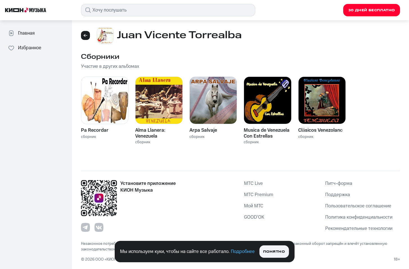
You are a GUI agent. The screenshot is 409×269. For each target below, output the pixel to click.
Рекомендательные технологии (358, 228)
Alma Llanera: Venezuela (150, 133)
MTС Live (253, 183)
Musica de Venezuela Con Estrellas (267, 133)
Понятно (274, 251)
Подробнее (243, 251)
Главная (26, 33)
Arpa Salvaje (203, 130)
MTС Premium (258, 194)
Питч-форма (338, 183)
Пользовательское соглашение (358, 206)
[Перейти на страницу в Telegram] (85, 227)
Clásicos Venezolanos (321, 130)
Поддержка (337, 194)
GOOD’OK (254, 217)
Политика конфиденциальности (358, 217)
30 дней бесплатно (371, 10)
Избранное (29, 47)
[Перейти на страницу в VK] (98, 227)
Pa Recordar (95, 130)
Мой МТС (253, 206)
